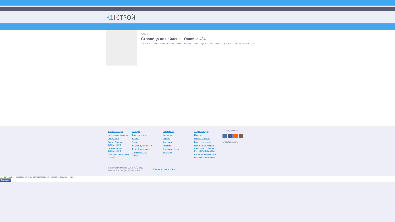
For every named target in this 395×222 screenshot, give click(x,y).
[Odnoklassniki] (235, 136)
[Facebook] (230, 136)
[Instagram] (241, 136)
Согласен (5, 180)
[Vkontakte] (224, 136)
